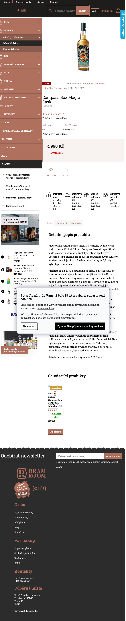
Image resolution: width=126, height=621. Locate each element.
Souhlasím (80, 326)
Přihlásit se (113, 456)
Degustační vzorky (23, 512)
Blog (16, 527)
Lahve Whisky (70, 124)
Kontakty (19, 532)
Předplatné (19, 522)
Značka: (56, 88)
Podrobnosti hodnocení (93, 83)
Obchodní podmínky (24, 553)
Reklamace (20, 558)
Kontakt (54, 2)
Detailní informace (51, 113)
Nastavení (29, 326)
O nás (7, 2)
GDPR (17, 563)
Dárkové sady (21, 517)
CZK (94, 10)
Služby (40, 2)
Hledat (82, 10)
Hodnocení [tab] (75, 222)
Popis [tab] (50, 222)
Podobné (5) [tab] (61, 222)
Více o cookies (45, 308)
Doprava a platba (23, 2)
